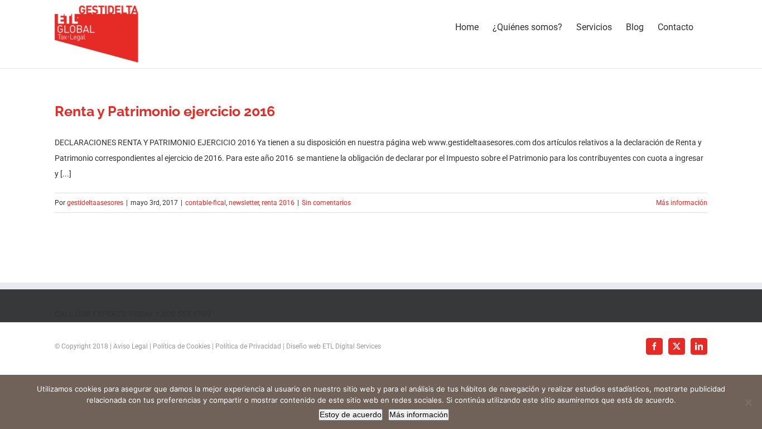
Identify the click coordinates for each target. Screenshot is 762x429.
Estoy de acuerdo (351, 414)
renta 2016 (278, 203)
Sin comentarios (326, 203)
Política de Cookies (181, 346)
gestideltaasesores (95, 203)
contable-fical (205, 203)
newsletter (244, 203)
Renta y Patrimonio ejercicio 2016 (165, 111)
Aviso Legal (130, 346)
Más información (681, 203)
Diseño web (303, 346)
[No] (748, 402)
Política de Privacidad (248, 346)
